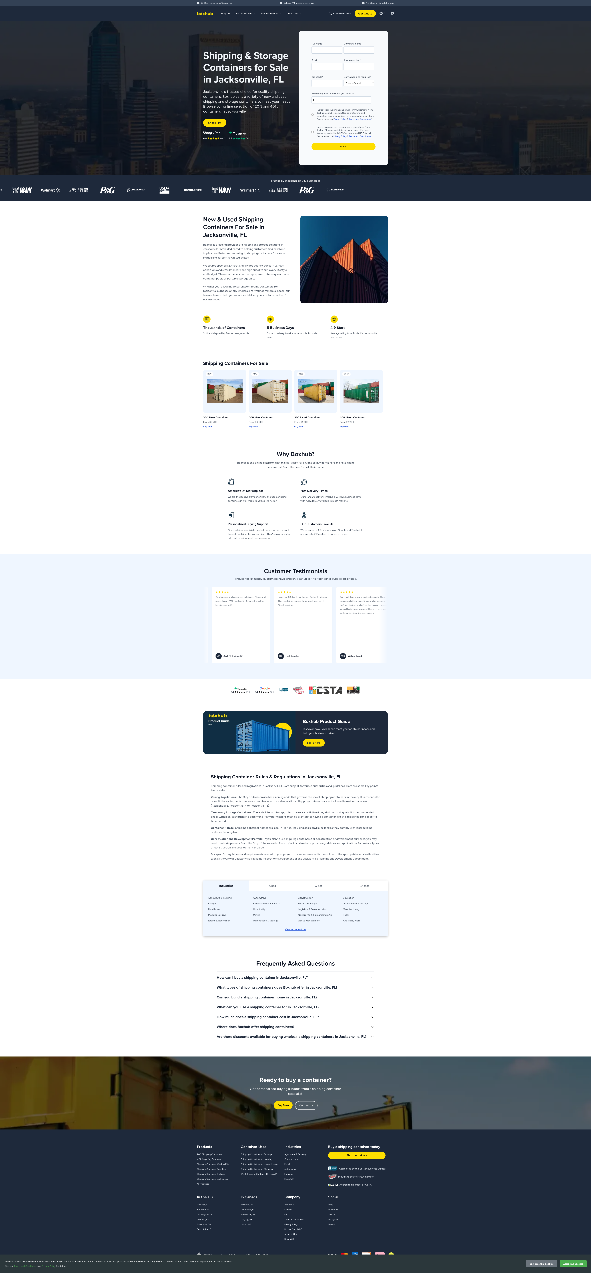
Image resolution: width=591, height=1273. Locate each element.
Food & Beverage (307, 903)
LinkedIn (332, 1224)
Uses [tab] (272, 886)
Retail (346, 914)
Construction (305, 897)
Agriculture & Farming (220, 897)
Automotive (259, 897)
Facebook (333, 1209)
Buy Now (283, 1105)
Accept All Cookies (573, 1263)
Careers (288, 1209)
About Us (289, 1204)
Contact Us (306, 1105)
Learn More (313, 742)
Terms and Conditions (25, 1266)
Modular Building (217, 914)
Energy (212, 903)
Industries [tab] (226, 886)
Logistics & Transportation (312, 909)
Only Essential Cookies (541, 1263)
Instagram (333, 1219)
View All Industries (295, 929)
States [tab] (364, 886)
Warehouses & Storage (265, 920)
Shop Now (214, 122)
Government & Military (355, 903)
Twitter (331, 1214)
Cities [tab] (318, 886)
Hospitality (259, 909)
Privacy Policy (48, 1266)
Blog (330, 1204)
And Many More (351, 920)
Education (348, 897)
